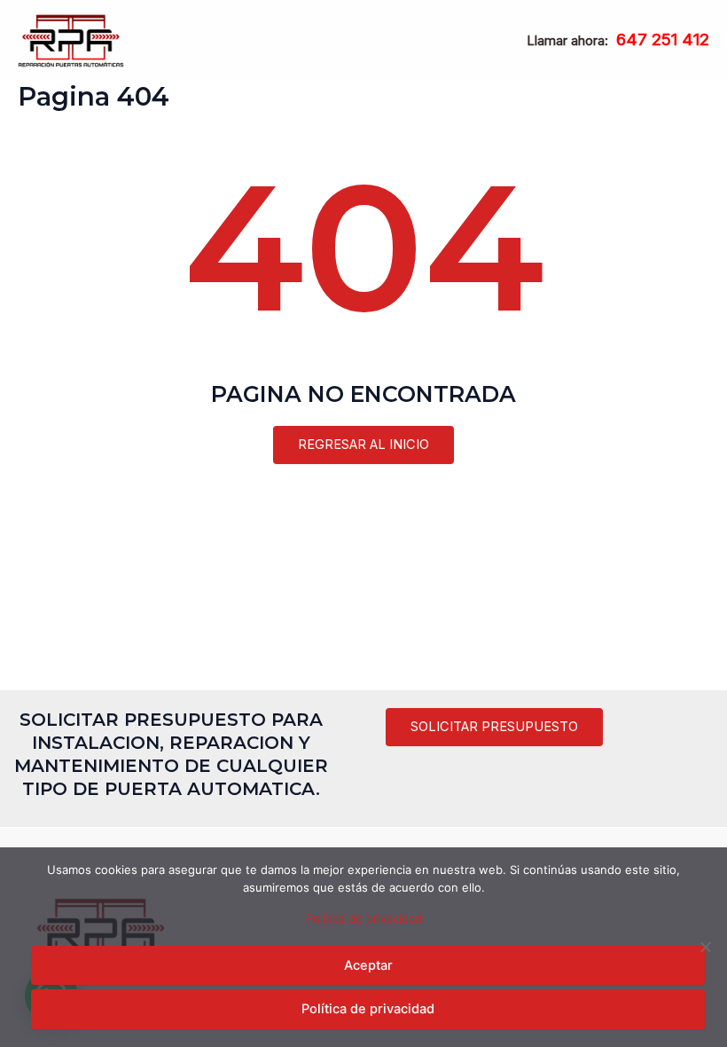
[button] (494, 727)
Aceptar (368, 965)
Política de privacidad (364, 918)
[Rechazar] (705, 947)
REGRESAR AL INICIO (363, 445)
